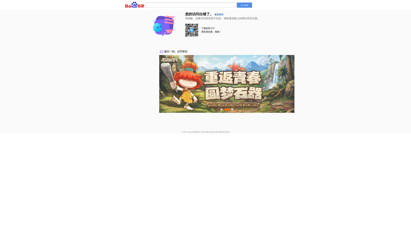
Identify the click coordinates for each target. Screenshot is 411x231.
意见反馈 (214, 132)
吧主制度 (205, 132)
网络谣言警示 (224, 132)
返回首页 (218, 14)
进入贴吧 (244, 5)
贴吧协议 (196, 132)
